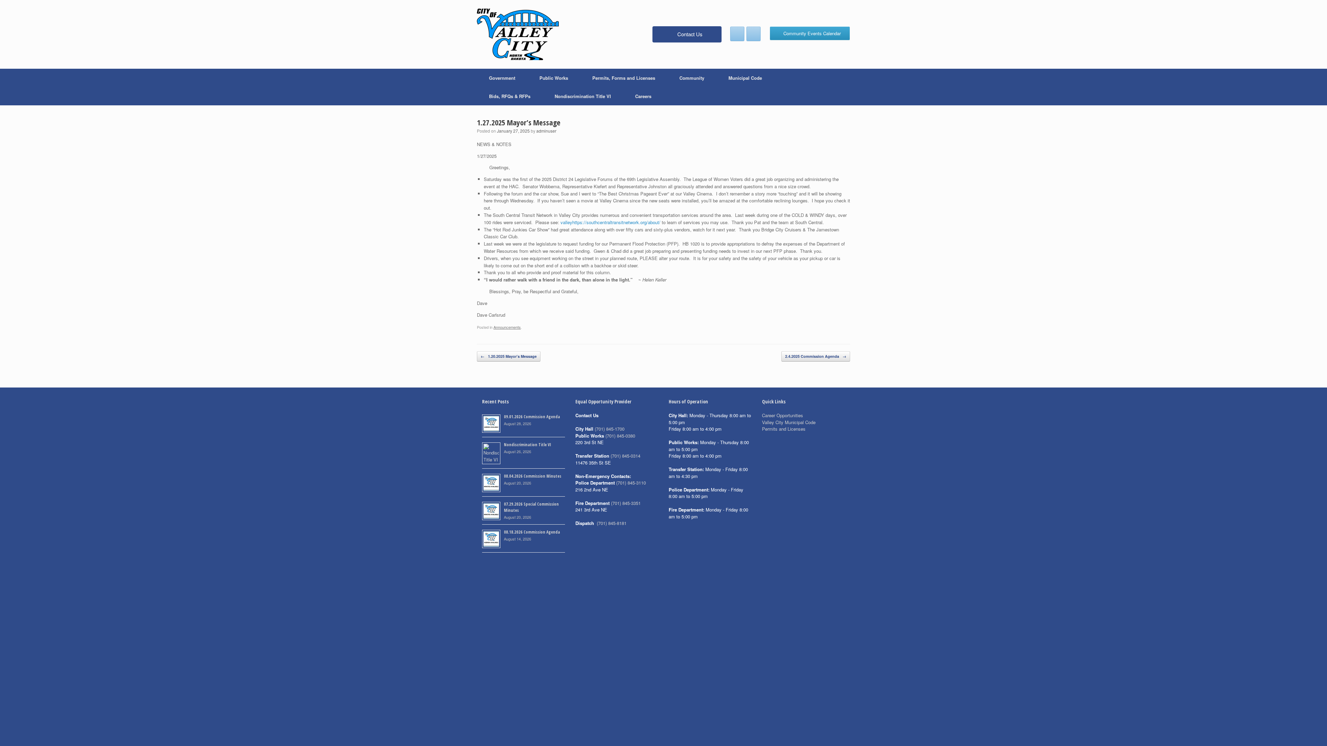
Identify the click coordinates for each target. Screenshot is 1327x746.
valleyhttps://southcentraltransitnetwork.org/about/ (610, 222)
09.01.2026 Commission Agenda (532, 417)
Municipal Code (745, 78)
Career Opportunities (782, 415)
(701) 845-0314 (625, 455)
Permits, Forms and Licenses (623, 78)
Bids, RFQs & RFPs (509, 96)
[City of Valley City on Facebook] (737, 34)
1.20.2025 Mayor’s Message (509, 356)
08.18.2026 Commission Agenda (532, 532)
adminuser (546, 131)
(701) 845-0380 (620, 435)
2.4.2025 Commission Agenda (815, 356)
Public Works (553, 78)
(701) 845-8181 (612, 523)
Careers (643, 96)
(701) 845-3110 (631, 482)
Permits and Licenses (784, 428)
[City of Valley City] (518, 34)
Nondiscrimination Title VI (583, 96)
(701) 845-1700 (609, 428)
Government (502, 78)
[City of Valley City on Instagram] (753, 34)
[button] (840, 87)
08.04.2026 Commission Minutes (532, 476)
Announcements (507, 327)
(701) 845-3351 (626, 503)
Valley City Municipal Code (789, 422)
